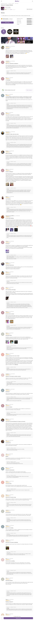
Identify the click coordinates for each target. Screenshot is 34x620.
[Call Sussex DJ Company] (2, 618)
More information (29, 9)
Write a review (7, 22)
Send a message (29, 90)
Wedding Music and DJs (4, 3)
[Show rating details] (10, 47)
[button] (17, 90)
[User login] (32, 1)
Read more (16, 364)
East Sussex (16, 3)
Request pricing (18, 618)
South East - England (11, 3)
